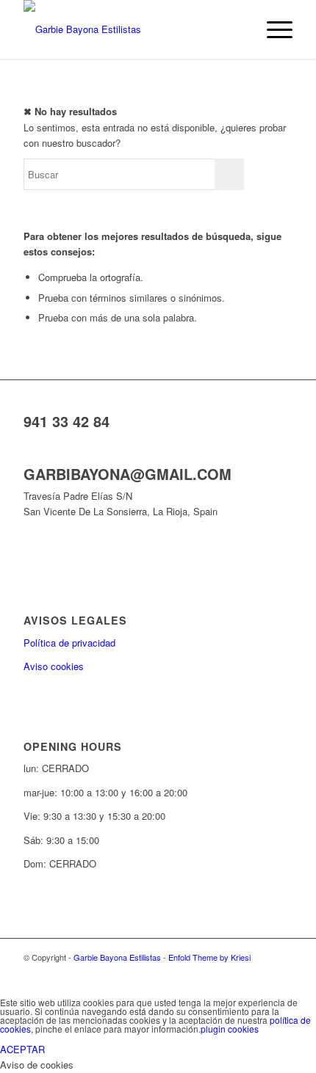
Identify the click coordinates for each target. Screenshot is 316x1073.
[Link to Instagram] (281, 972)
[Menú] (272, 29)
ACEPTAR (22, 1049)
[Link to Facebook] (259, 972)
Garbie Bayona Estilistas (117, 957)
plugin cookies (230, 1028)
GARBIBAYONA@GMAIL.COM (127, 473)
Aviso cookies (54, 666)
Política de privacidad (69, 643)
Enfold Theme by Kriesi (209, 957)
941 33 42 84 (66, 421)
